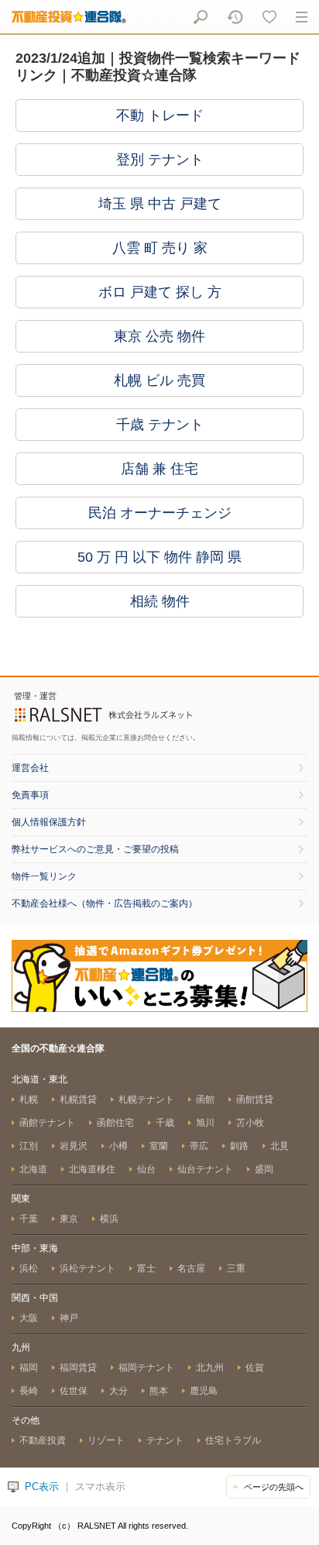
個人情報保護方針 (49, 822)
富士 (146, 1268)
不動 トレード (160, 115)
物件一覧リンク (44, 876)
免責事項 (30, 795)
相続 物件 (160, 601)
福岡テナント (146, 1367)
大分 (118, 1390)
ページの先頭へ (274, 1487)
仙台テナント (205, 1169)
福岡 (28, 1367)
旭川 (205, 1122)
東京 (69, 1218)
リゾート (106, 1440)
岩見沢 (73, 1146)
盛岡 (264, 1169)
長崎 (28, 1390)
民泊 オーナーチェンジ (160, 513)
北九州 (210, 1367)
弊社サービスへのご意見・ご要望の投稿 (95, 849)
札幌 (28, 1099)
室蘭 (158, 1146)
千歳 (165, 1122)
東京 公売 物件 (159, 336)
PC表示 (42, 1486)
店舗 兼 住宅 (159, 469)
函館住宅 (115, 1122)
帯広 (199, 1146)
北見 (279, 1146)
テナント (165, 1440)
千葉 (28, 1218)
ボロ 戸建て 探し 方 (159, 292)
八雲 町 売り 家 (160, 248)
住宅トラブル (233, 1440)
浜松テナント (87, 1268)
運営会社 (30, 767)
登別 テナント (160, 159)
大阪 (28, 1318)
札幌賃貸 (78, 1099)
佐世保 (73, 1390)
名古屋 (191, 1268)
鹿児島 (204, 1390)
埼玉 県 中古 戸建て (159, 204)
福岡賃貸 (78, 1367)
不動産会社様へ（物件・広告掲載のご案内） (104, 903)
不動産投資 (42, 1440)
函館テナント (47, 1122)
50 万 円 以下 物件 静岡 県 (159, 557)
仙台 (146, 1169)
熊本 (158, 1390)
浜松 (28, 1268)
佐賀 (254, 1367)
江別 (28, 1146)
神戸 (69, 1318)
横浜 (109, 1218)
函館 (205, 1099)
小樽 (118, 1146)
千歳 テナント (160, 424)
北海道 (33, 1169)
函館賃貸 (254, 1099)
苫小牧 (250, 1122)
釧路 (239, 1146)
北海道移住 (92, 1169)
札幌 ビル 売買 (159, 380)
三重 (236, 1268)
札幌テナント (146, 1099)
